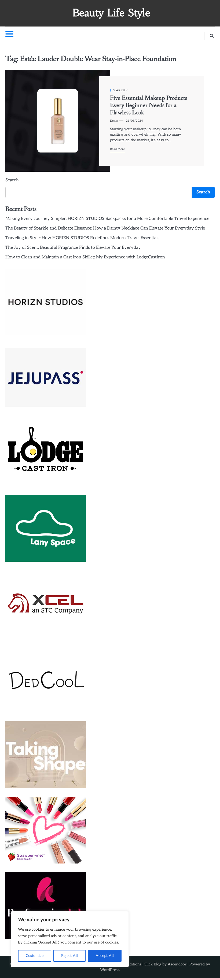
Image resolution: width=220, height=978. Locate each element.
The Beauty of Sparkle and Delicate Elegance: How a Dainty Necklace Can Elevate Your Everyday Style (105, 228)
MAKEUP (120, 90)
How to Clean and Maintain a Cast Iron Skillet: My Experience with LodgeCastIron (85, 257)
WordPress (109, 970)
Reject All (69, 955)
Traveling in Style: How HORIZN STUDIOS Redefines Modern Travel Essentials (82, 237)
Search (12, 180)
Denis (114, 121)
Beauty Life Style (111, 12)
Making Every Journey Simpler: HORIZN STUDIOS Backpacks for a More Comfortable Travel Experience (107, 218)
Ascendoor (177, 964)
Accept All (105, 955)
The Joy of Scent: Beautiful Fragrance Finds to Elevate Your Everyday (73, 247)
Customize (34, 955)
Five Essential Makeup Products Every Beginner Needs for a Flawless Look (148, 105)
